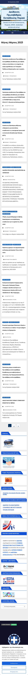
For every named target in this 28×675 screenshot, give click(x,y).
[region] (14, 660)
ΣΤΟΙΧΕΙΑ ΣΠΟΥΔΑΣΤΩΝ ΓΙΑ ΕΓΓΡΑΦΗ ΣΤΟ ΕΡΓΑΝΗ (13, 545)
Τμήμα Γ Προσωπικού (11, 76)
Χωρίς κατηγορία (6, 56)
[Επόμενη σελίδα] (18, 425)
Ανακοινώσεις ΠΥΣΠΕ (10, 299)
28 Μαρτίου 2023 (9, 72)
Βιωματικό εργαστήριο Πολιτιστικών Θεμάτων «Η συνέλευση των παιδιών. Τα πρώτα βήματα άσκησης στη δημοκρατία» (14, 328)
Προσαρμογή (14, 667)
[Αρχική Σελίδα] (2, 33)
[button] (24, 32)
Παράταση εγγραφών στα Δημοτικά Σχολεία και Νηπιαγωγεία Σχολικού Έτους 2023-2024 (13, 250)
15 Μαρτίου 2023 (9, 380)
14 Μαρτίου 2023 (9, 406)
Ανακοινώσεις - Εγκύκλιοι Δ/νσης (10, 211)
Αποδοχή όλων (14, 663)
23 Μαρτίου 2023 (9, 176)
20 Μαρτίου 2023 (9, 296)
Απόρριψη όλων (14, 671)
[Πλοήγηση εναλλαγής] (12, 33)
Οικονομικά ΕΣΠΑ (6, 167)
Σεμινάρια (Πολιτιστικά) (14, 322)
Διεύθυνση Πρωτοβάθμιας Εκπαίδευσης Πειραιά (14, 14)
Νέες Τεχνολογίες (10, 179)
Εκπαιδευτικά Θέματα (7, 244)
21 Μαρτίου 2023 (9, 256)
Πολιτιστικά (5, 322)
